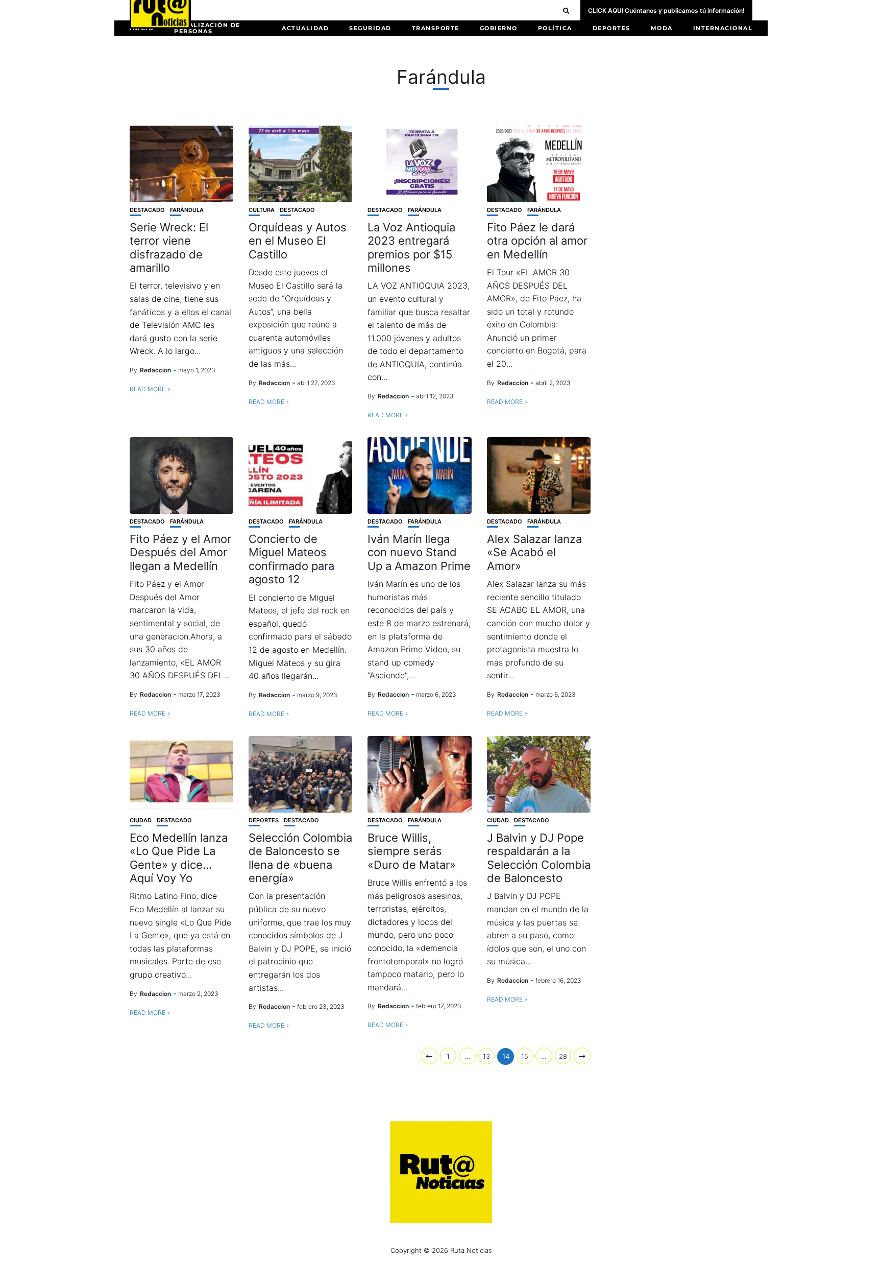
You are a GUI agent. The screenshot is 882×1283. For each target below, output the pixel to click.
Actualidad (305, 28)
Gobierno (499, 28)
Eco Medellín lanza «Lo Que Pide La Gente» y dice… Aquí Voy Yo (179, 858)
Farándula (187, 210)
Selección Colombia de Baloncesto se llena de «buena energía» (300, 858)
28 (563, 1056)
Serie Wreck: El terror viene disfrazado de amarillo (169, 247)
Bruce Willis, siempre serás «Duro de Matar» (412, 851)
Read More (147, 389)
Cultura (262, 210)
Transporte (435, 28)
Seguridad (370, 28)
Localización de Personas (207, 28)
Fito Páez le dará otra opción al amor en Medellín (537, 241)
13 (486, 1056)
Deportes (611, 28)
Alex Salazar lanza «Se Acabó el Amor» (534, 552)
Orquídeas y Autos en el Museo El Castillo (298, 241)
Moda (662, 28)
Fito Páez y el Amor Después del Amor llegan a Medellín (180, 552)
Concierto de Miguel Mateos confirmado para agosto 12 (291, 559)
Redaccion (155, 370)
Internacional (723, 28)
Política (555, 28)
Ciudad (141, 820)
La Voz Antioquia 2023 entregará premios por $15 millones (411, 247)
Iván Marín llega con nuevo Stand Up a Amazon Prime (419, 552)
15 (524, 1056)
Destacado (147, 210)
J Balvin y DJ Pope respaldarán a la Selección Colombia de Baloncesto (539, 858)
